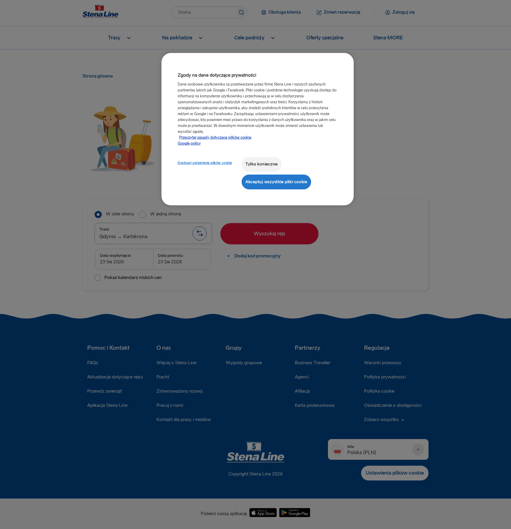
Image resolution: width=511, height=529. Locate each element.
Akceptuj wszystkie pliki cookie (276, 181)
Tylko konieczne (261, 164)
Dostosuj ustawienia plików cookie (205, 163)
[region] (257, 129)
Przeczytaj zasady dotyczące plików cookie (215, 137)
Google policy (189, 143)
